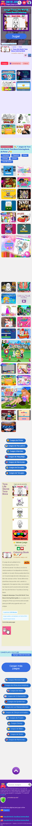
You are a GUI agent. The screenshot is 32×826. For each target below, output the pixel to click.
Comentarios (15, 63)
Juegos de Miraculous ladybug (16, 685)
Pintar (25, 155)
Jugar (16, 36)
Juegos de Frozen (16, 718)
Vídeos (25, 63)
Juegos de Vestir (16, 691)
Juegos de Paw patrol (16, 446)
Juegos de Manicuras (17, 462)
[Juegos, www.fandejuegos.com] (10, 3)
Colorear (5, 158)
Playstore (16, 155)
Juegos (4, 63)
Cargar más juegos (16, 667)
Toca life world (6, 161)
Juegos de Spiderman (16, 701)
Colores (14, 158)
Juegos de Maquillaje (17, 457)
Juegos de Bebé (16, 729)
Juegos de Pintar (16, 440)
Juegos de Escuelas (16, 467)
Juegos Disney (16, 723)
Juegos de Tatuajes (16, 473)
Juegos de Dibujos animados (17, 712)
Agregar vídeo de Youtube (21, 655)
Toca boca (5, 155)
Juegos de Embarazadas (16, 696)
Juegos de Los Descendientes (16, 707)
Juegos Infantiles (16, 451)
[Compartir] (29, 55)
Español (6, 810)
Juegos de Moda (16, 734)
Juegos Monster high (17, 680)
